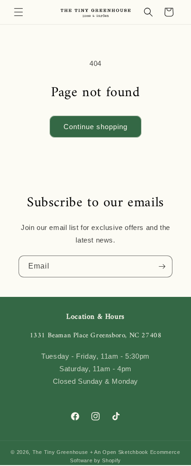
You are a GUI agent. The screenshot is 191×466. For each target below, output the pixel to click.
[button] (18, 12)
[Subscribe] (162, 266)
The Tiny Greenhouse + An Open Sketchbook (90, 452)
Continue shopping (95, 127)
